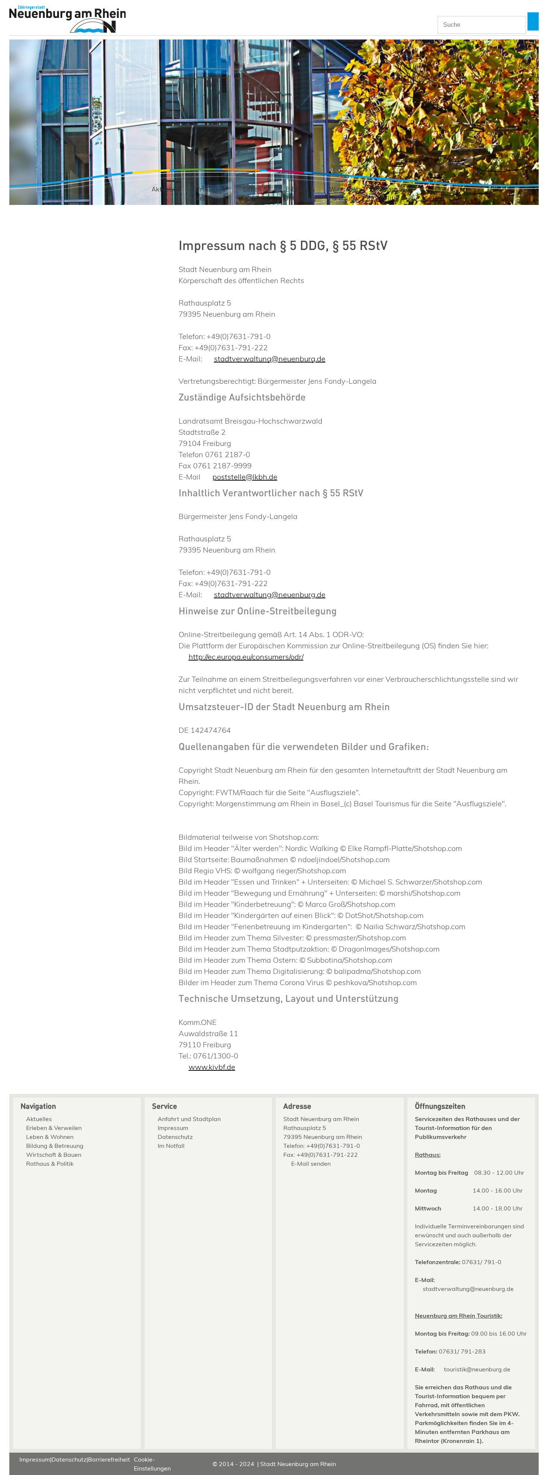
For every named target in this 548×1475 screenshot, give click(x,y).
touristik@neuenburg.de (477, 1369)
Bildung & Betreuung (300, 194)
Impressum (173, 1127)
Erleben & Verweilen (211, 194)
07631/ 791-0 (481, 1262)
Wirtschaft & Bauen (345, 194)
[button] (533, 21)
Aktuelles (166, 189)
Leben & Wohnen (255, 194)
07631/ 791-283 (462, 1351)
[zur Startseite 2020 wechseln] (67, 20)
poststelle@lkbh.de (244, 476)
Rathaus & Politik (389, 194)
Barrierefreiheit (109, 1459)
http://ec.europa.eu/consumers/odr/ (246, 656)
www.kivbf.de (212, 1067)
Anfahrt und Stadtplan (189, 1119)
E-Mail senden (311, 1163)
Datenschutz (175, 1136)
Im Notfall (171, 1145)
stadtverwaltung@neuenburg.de (269, 358)
